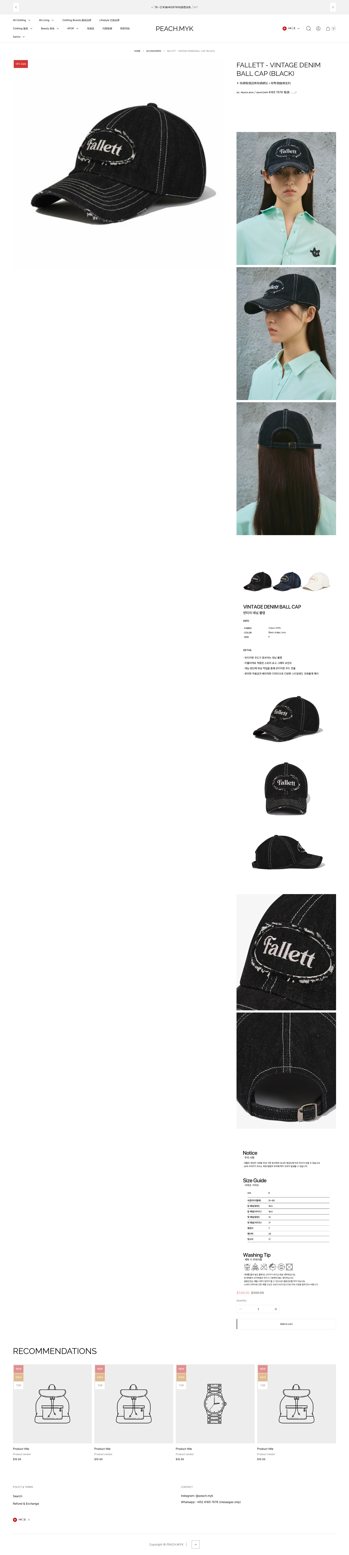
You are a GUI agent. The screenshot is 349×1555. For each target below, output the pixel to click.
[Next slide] (333, 7)
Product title (21, 1448)
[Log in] (318, 28)
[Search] (308, 28)
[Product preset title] (52, 1403)
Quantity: (242, 1300)
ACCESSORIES (153, 51)
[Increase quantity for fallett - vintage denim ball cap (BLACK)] (276, 1309)
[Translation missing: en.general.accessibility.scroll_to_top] (196, 1544)
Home (137, 51)
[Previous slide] (16, 7)
